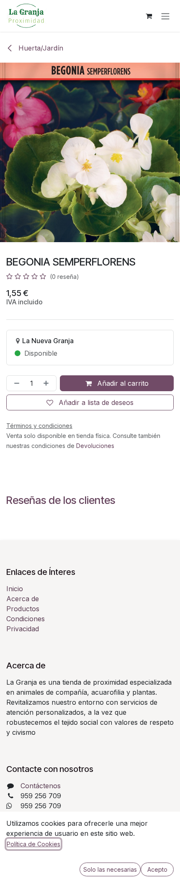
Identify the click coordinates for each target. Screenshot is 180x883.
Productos (22, 609)
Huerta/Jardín (39, 48)
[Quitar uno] (15, 383)
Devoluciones (95, 445)
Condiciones (25, 619)
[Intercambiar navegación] (165, 16)
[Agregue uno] (47, 383)
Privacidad (22, 629)
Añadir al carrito (122, 383)
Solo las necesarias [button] (110, 869)
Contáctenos (41, 786)
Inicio (14, 588)
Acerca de (22, 599)
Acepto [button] (157, 869)
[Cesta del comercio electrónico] (148, 16)
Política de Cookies (33, 844)
